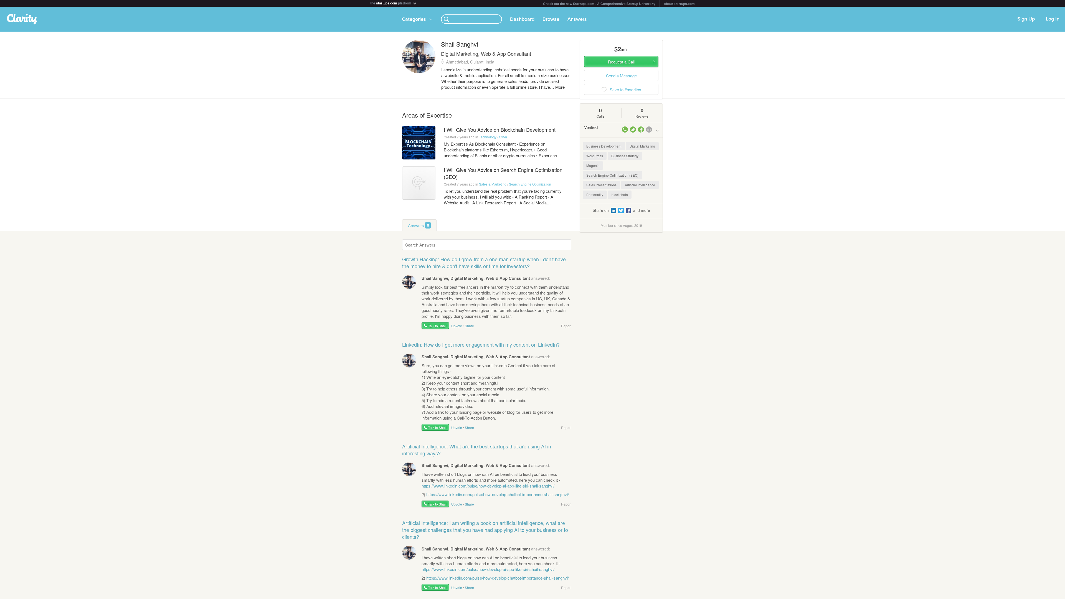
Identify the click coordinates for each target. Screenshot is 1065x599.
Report (566, 325)
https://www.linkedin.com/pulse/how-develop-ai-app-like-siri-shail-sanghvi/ (488, 486)
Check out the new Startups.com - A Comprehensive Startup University (599, 3)
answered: (486, 278)
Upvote (456, 325)
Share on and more (621, 210)
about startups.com (679, 3)
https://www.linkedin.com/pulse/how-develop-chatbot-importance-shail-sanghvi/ (497, 494)
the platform (391, 3)
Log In (1052, 19)
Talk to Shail (437, 325)
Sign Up (1026, 19)
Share (469, 325)
